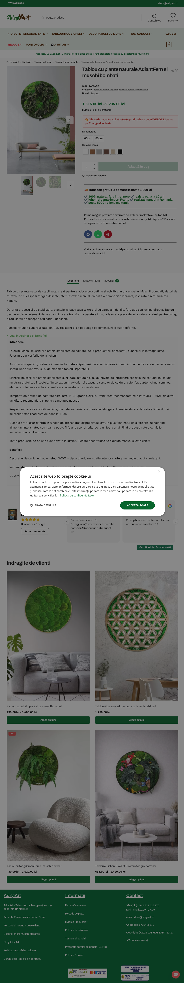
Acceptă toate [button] (137, 505)
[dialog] (92, 491)
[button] (43, 505)
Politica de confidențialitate (77, 495)
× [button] (159, 471)
